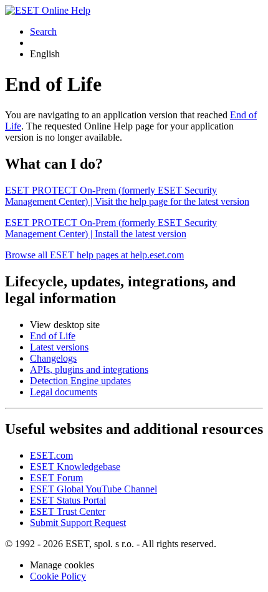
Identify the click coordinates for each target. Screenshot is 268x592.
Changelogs (53, 358)
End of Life (52, 336)
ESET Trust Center (67, 511)
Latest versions (59, 347)
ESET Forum (56, 477)
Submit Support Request (78, 522)
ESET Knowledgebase (75, 466)
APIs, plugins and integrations (89, 369)
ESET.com (51, 455)
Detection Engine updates (80, 380)
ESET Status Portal (68, 500)
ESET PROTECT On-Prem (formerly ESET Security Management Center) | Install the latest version (111, 228)
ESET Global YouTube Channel (93, 489)
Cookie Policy (58, 576)
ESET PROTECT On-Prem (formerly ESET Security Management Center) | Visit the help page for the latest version (127, 196)
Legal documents (63, 392)
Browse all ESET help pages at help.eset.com (94, 255)
